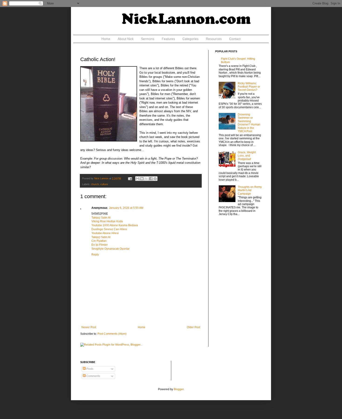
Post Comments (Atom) (112, 333)
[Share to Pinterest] (155, 178)
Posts (89, 368)
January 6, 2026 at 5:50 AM (126, 208)
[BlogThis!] (142, 178)
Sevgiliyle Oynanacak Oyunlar (110, 248)
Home (105, 39)
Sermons (147, 39)
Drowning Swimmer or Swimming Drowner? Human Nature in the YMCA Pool (249, 123)
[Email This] (137, 178)
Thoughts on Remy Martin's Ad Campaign (250, 190)
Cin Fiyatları (99, 240)
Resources (214, 39)
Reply (95, 254)
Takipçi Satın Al (101, 217)
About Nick (126, 39)
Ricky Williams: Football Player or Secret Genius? (249, 87)
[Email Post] (130, 178)
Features (168, 39)
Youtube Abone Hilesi (105, 233)
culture (104, 184)
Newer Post (88, 327)
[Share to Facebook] (150, 178)
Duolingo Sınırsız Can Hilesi (109, 229)
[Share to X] (146, 178)
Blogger (179, 389)
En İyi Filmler (99, 244)
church (95, 184)
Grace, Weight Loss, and (247, 156)
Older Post (193, 327)
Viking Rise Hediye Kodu (107, 221)
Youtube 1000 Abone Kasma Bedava (114, 225)
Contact (235, 39)
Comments (93, 376)
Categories (190, 39)
